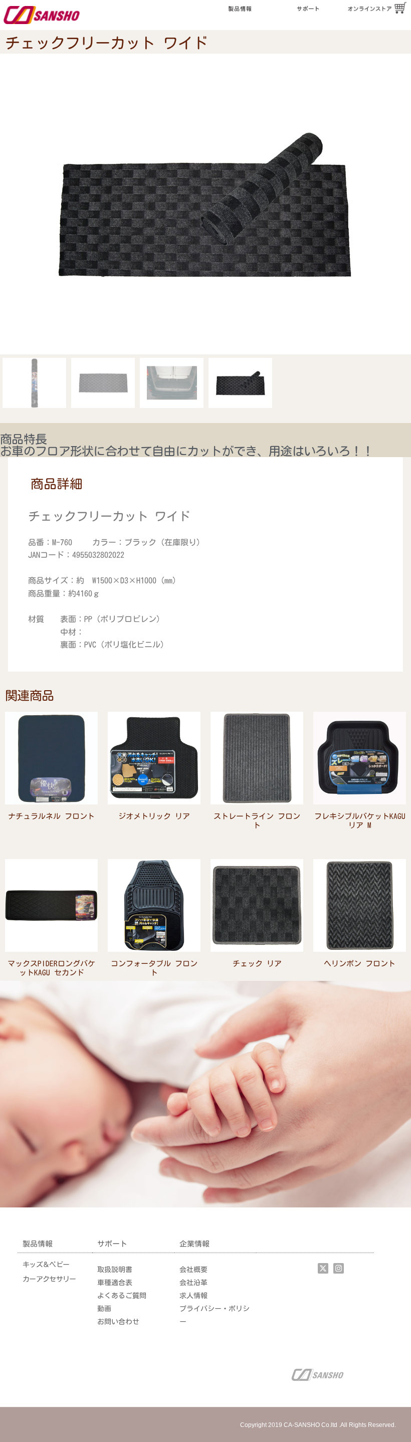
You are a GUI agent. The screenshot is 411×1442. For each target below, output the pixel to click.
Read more (51, 831)
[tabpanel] (205, 581)
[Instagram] (338, 1268)
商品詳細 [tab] (57, 483)
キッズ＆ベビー (46, 1264)
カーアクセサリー (49, 1279)
